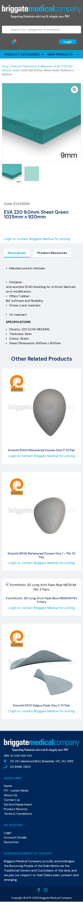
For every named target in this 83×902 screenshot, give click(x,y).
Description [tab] (17, 253)
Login (68, 42)
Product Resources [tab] (52, 253)
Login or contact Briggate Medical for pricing (37, 239)
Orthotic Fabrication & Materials (31, 66)
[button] (74, 89)
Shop (5, 66)
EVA (57, 66)
